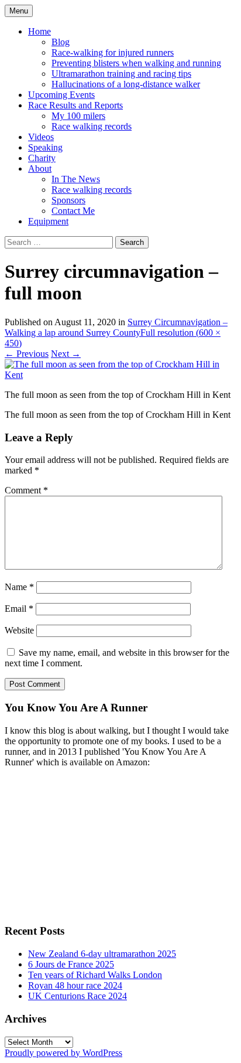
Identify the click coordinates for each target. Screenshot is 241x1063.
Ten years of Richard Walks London (95, 975)
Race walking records (91, 126)
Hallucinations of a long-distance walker (125, 84)
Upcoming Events (61, 95)
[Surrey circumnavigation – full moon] (120, 375)
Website (19, 630)
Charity (42, 158)
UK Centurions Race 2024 (77, 996)
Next (66, 354)
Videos (41, 137)
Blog (60, 42)
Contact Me (73, 211)
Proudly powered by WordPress (63, 1053)
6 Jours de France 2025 (71, 964)
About (39, 168)
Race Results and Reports (75, 105)
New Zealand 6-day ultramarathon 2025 (102, 954)
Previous (27, 354)
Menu (18, 10)
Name (19, 587)
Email (19, 609)
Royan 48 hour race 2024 (75, 985)
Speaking (45, 147)
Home (39, 31)
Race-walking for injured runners (112, 52)
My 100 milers (78, 116)
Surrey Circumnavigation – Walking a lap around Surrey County (116, 327)
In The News (75, 179)
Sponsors (68, 200)
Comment (26, 490)
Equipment (48, 221)
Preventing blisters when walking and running (136, 63)
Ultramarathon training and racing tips (121, 74)
